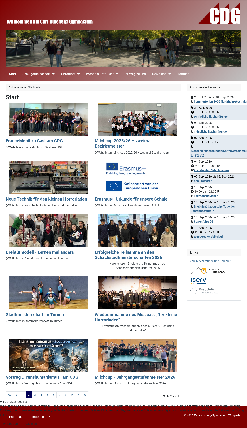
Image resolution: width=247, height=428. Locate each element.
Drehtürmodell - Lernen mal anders (40, 252)
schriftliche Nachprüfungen (211, 116)
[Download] (169, 74)
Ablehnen (31, 423)
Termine (183, 74)
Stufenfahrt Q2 (203, 221)
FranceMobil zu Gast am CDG (34, 140)
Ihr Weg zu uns (135, 74)
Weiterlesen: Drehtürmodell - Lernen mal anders (38, 258)
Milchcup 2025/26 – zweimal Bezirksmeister (123, 143)
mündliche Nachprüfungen (211, 131)
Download (159, 74)
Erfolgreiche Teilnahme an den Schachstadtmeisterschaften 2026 (128, 255)
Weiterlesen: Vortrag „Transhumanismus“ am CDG (40, 383)
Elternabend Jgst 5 (206, 196)
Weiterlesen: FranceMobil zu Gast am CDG (35, 147)
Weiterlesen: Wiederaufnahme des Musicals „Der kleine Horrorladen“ (138, 328)
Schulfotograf (203, 181)
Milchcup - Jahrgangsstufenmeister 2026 (135, 377)
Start (12, 74)
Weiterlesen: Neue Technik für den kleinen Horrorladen (42, 205)
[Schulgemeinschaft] (52, 74)
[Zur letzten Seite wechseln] (85, 394)
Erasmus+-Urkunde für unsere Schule (131, 199)
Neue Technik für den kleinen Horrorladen (46, 199)
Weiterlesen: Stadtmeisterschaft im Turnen (35, 321)
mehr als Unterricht (100, 74)
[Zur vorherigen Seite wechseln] (16, 394)
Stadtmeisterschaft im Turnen (35, 314)
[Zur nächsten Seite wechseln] (78, 394)
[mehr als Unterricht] (116, 74)
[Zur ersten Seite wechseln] (9, 394)
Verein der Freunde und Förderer (210, 261)
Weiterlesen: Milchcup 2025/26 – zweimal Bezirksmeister (133, 152)
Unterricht (68, 74)
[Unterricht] (77, 74)
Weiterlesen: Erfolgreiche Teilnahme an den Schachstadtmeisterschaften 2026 (139, 266)
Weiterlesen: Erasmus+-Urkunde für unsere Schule (128, 205)
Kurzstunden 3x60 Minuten (211, 170)
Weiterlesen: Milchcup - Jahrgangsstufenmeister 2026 (131, 383)
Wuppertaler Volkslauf (208, 236)
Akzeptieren (10, 423)
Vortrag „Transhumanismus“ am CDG (42, 377)
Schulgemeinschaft (36, 74)
